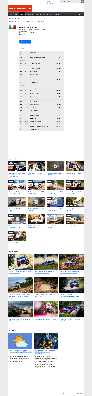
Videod (51, 14)
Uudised (17, 14)
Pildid (55, 14)
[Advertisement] (59, 8)
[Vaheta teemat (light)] (48, 1)
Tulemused (39, 14)
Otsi (82, 1)
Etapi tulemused (25, 42)
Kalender (22, 14)
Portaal (11, 21)
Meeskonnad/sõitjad (30, 14)
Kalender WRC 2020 (28, 21)
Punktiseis (45, 14)
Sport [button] (79, 14)
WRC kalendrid (17, 21)
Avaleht (12, 14)
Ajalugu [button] (60, 14)
